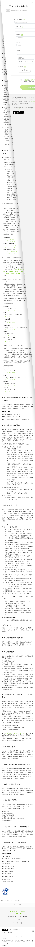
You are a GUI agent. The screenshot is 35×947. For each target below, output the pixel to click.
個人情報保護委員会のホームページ (14, 733)
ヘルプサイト (21, 919)
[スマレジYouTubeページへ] (21, 923)
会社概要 (4, 932)
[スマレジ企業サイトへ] (5, 929)
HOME (2, 900)
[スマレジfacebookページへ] (17, 923)
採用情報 (10, 932)
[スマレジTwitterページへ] (13, 923)
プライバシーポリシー (11, 239)
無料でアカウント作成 (23, 2)
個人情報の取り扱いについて (14, 916)
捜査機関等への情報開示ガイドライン (22, 941)
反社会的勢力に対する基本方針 (8, 941)
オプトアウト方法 (10, 241)
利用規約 (25, 916)
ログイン (13, 919)
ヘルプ (7, 943)
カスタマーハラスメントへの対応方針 (25, 940)
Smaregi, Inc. (4, 945)
